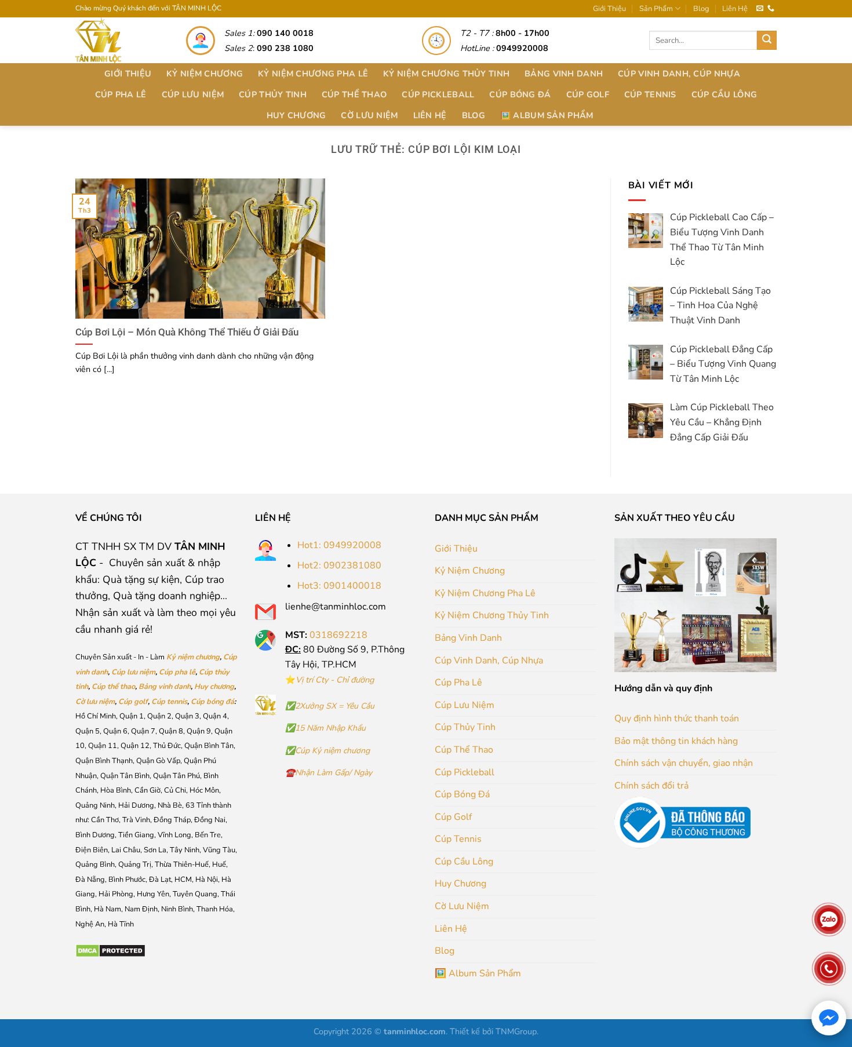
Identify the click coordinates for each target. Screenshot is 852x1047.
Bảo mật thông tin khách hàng (676, 741)
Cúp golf (133, 701)
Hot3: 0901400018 (339, 585)
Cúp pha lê (177, 672)
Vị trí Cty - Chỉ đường (335, 679)
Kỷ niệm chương (193, 657)
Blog (701, 8)
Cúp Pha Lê (121, 94)
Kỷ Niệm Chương (204, 73)
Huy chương (214, 686)
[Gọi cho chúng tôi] (770, 9)
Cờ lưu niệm (95, 701)
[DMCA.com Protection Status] (110, 950)
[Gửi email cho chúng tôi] (759, 9)
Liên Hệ (735, 8)
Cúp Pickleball (438, 94)
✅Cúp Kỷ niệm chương (327, 750)
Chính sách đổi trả (651, 785)
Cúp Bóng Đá (520, 94)
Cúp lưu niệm (133, 672)
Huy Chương (296, 115)
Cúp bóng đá (212, 701)
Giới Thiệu (609, 8)
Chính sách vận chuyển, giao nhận (683, 763)
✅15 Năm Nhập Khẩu (325, 728)
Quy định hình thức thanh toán (676, 718)
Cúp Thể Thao (354, 94)
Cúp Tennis (650, 94)
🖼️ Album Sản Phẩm (547, 115)
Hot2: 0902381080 (339, 565)
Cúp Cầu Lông (724, 94)
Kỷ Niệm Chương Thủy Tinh (446, 73)
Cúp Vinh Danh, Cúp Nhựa (679, 73)
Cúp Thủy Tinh (273, 94)
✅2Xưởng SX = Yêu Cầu (329, 706)
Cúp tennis (169, 701)
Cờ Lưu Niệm (369, 115)
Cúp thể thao (113, 686)
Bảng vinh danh (165, 686)
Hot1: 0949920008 (339, 545)
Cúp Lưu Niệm (193, 94)
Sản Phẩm (656, 8)
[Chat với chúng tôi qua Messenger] (828, 1018)
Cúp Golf (587, 94)
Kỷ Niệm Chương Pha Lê (313, 73)
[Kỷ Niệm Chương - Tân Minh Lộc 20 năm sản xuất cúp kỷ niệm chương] (117, 40)
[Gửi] (767, 40)
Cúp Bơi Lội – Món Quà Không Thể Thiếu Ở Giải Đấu (186, 332)
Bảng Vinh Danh (564, 73)
